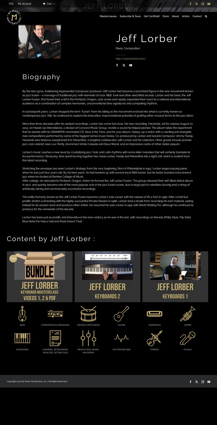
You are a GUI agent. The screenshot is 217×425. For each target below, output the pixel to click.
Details (39, 277)
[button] (206, 16)
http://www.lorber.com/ (131, 58)
